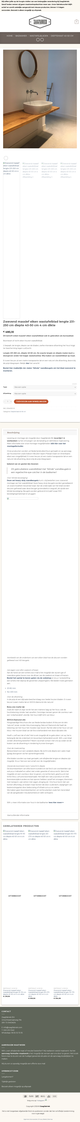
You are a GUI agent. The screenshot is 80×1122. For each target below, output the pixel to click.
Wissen (74, 384)
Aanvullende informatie (18, 815)
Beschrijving (13, 432)
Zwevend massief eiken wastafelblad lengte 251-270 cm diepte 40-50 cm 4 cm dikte (38, 993)
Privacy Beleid (42, 1119)
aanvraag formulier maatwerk (15, 1053)
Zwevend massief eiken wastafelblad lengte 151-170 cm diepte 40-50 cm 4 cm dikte (64, 993)
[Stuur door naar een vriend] (12, 416)
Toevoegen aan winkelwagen (31, 402)
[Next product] (38, 39)
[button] (3, 22)
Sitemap (50, 1119)
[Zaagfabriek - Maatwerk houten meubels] (40, 21)
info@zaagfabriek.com (12, 1027)
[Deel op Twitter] (9, 416)
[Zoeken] (72, 22)
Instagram (41, 1101)
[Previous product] (42, 39)
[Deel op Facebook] (7, 416)
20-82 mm (11, 688)
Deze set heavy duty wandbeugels (22, 480)
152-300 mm (12, 692)
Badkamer (21, 36)
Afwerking (7, 393)
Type (5, 387)
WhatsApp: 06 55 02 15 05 (12, 1033)
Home (10, 36)
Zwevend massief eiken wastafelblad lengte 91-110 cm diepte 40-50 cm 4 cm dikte (14, 992)
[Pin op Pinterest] (14, 416)
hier (27, 363)
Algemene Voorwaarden (31, 1119)
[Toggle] (5, 432)
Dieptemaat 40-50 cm (62, 36)
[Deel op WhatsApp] (4, 416)
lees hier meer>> (56, 803)
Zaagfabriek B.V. (8, 1017)
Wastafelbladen (39, 36)
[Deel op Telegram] (17, 416)
